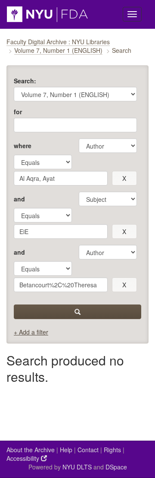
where (22, 145)
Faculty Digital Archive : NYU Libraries (58, 41)
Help (66, 449)
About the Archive (30, 449)
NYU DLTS (77, 467)
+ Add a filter (31, 332)
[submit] (77, 311)
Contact (88, 449)
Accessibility (23, 458)
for (18, 111)
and (19, 199)
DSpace (116, 467)
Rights (112, 449)
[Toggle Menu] (132, 14)
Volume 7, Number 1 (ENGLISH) (58, 50)
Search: (25, 80)
